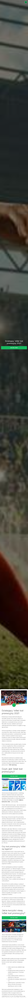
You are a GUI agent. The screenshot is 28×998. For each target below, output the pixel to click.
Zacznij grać (14, 347)
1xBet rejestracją (13, 764)
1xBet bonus (5, 839)
